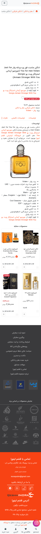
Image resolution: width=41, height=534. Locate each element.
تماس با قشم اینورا (20, 369)
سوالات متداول (19, 364)
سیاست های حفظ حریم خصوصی (18, 351)
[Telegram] (10, 488)
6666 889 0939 (20, 472)
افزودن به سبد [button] (24, 267)
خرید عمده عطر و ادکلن (19, 360)
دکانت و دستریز (20, 355)
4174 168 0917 (20, 467)
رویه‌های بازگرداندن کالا (18, 346)
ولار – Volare (31, 110)
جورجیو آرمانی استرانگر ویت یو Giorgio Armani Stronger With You (19, 92)
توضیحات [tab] (32, 118)
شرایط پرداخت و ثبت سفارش (19, 341)
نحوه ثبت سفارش (18, 332)
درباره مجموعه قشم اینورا (19, 373)
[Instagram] (31, 488)
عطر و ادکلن (28, 11)
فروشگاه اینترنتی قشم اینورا (20, 137)
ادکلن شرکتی (17, 11)
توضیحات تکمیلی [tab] (18, 118)
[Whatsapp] (17, 488)
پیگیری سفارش (18, 337)
